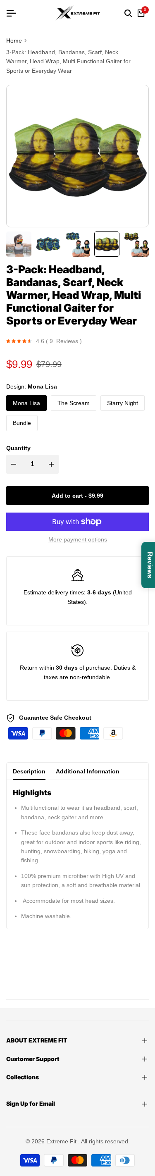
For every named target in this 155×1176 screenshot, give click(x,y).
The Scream (73, 403)
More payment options (77, 539)
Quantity (18, 448)
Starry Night (122, 403)
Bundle (22, 423)
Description (29, 771)
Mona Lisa (26, 403)
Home (14, 40)
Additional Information (87, 771)
